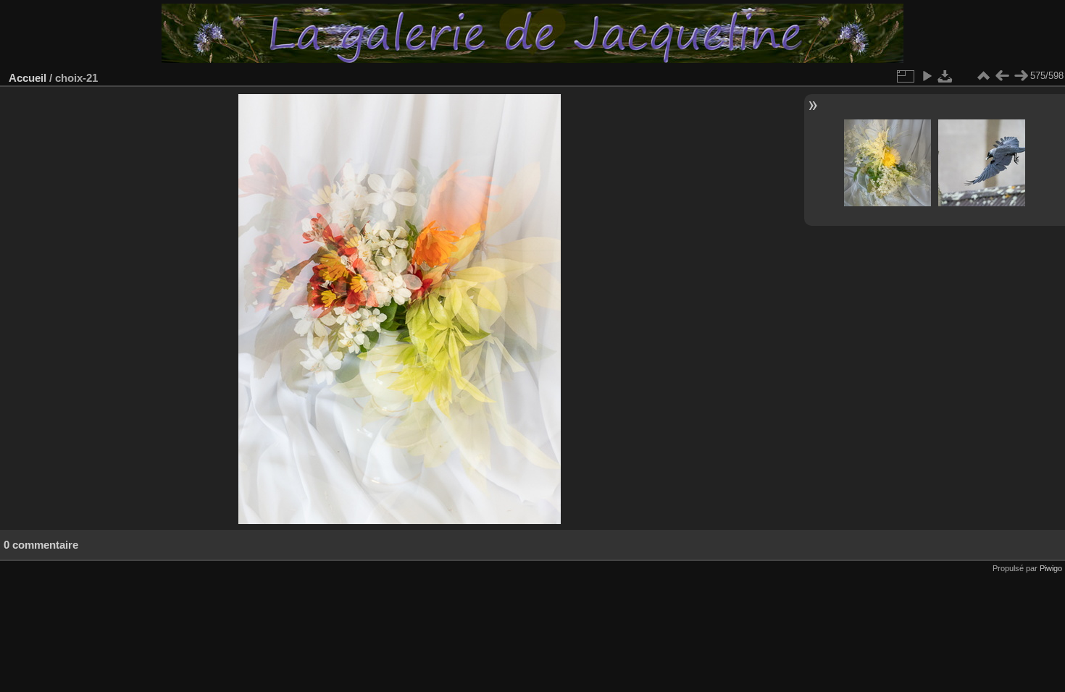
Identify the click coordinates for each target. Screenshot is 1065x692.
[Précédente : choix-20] (1002, 76)
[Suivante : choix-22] (1020, 76)
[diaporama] (926, 76)
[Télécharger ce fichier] (945, 76)
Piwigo (1051, 568)
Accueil (27, 78)
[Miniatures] (983, 76)
